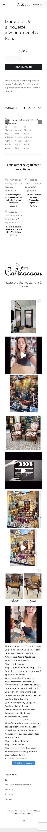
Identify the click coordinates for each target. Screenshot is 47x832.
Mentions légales (26, 811)
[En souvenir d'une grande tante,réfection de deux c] (23, 432)
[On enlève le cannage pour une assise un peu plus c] (23, 586)
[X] (29, 107)
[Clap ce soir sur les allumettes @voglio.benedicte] (23, 470)
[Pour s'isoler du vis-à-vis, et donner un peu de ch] (23, 663)
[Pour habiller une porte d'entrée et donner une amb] (23, 316)
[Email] (39, 107)
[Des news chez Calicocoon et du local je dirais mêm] (23, 355)
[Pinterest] (34, 107)
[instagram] (24, 821)
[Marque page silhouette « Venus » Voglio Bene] (23, 121)
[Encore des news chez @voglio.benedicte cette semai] (23, 547)
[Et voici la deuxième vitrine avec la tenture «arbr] (23, 393)
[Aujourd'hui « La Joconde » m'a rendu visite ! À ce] (23, 701)
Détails (10, 188)
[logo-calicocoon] (23, 3)
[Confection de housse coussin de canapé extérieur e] (23, 740)
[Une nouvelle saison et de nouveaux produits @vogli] (23, 624)
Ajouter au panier (23, 67)
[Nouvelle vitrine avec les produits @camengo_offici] (23, 509)
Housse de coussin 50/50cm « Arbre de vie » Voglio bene (13, 229)
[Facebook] (24, 107)
